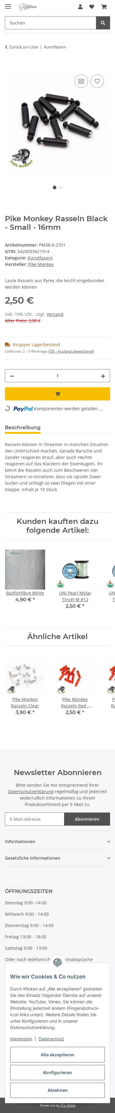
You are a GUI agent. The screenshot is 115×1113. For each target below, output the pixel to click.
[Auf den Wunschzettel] (97, 81)
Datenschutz (51, 1038)
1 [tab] (54, 187)
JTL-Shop (68, 1105)
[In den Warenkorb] (10, 66)
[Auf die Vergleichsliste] (81, 81)
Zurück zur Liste (23, 47)
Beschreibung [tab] (22, 427)
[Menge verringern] (12, 375)
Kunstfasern (40, 258)
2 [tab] (61, 187)
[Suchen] (103, 22)
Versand (55, 314)
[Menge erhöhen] (103, 375)
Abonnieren (87, 819)
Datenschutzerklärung (31, 791)
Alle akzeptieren (58, 1054)
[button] (80, 7)
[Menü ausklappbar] (8, 4)
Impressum (21, 1038)
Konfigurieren (57, 1072)
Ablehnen (58, 1090)
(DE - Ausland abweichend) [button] (71, 351)
